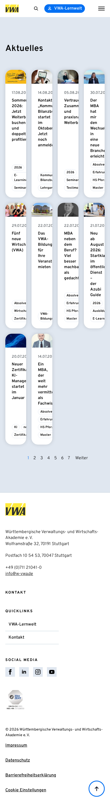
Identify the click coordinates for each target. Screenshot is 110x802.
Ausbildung (101, 311)
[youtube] (52, 672)
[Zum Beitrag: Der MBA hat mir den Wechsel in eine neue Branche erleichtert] (94, 77)
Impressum (16, 745)
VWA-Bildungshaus (50, 316)
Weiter (81, 458)
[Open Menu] (101, 8)
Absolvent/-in (24, 303)
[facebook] (10, 672)
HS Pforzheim (76, 311)
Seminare (21, 188)
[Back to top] (97, 789)
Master (98, 188)
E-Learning (21, 177)
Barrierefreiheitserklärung (30, 775)
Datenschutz (17, 760)
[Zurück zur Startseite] (12, 9)
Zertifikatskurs (25, 319)
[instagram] (38, 672)
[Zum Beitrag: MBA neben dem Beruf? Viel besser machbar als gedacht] (68, 210)
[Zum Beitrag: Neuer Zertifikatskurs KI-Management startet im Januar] (15, 341)
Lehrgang (47, 188)
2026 (18, 168)
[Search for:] (36, 9)
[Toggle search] (36, 9)
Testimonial (75, 188)
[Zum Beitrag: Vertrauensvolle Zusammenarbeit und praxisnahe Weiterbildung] (68, 77)
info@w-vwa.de (19, 574)
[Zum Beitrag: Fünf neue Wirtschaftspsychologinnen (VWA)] (15, 210)
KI (15, 427)
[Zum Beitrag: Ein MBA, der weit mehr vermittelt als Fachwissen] (42, 341)
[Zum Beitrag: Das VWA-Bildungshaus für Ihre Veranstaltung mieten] (42, 210)
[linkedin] (24, 672)
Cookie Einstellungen (25, 790)
